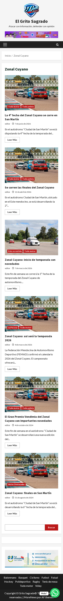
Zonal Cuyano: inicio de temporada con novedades (31, 237)
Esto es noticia (15, 251)
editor (7, 124)
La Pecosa (12, 327)
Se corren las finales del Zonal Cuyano (31, 165)
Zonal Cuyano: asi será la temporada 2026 (31, 314)
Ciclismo (34, 577)
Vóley (38, 585)
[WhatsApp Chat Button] (55, 593)
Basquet (23, 577)
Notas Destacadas (16, 484)
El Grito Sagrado (31, 21)
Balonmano (10, 577)
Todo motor (14, 106)
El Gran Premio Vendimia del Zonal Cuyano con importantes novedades (31, 394)
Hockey (8, 581)
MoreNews (30, 597)
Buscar (51, 527)
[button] (5, 44)
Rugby (36, 581)
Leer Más (13, 140)
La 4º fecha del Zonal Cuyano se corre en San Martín (31, 93)
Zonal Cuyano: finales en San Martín (31, 470)
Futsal (54, 577)
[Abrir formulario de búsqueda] (57, 45)
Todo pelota (28, 106)
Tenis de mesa (49, 581)
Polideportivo (23, 581)
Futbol (45, 577)
